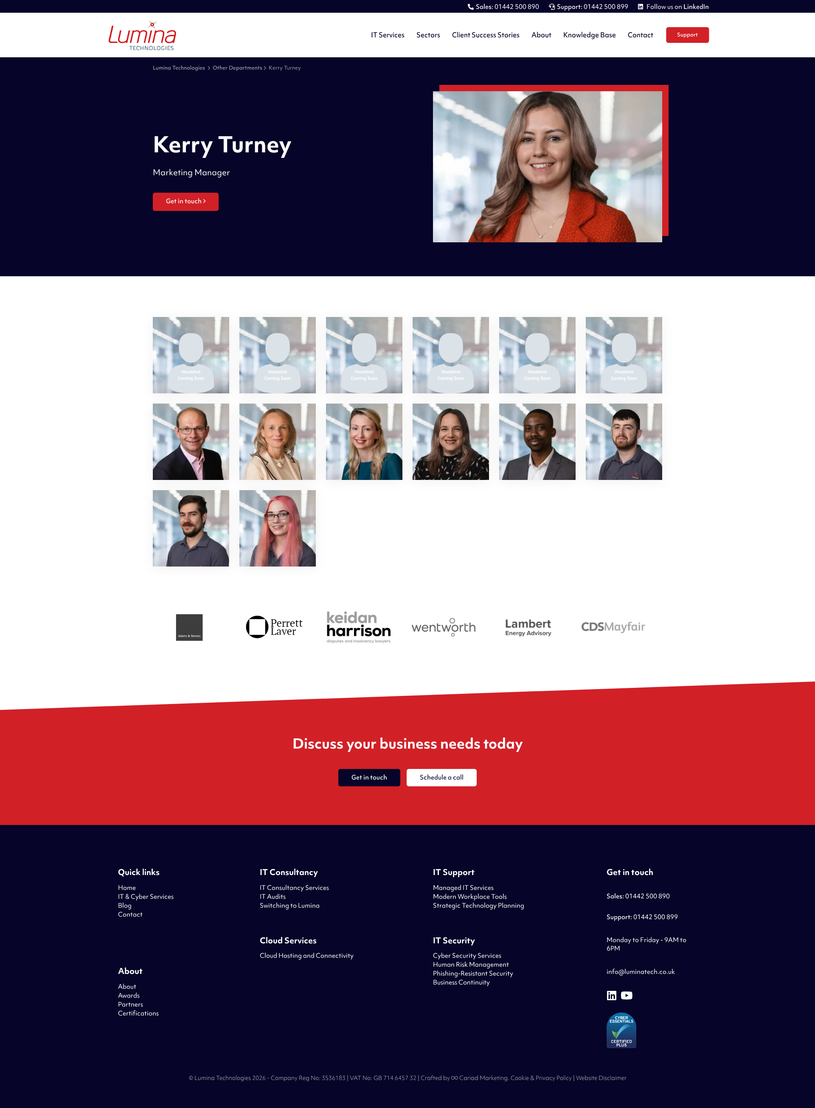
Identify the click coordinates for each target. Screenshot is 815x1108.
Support (687, 34)
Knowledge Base (589, 34)
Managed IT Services (463, 888)
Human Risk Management (471, 964)
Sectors (428, 34)
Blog (125, 905)
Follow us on (677, 7)
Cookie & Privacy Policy (541, 1078)
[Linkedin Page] (612, 995)
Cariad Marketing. (483, 1078)
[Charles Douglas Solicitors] (613, 629)
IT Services (388, 34)
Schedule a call (442, 777)
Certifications (138, 1013)
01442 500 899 (592, 7)
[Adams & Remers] (189, 629)
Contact (640, 34)
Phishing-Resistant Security (473, 973)
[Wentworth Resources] (443, 629)
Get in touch (184, 201)
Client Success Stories (486, 34)
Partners (130, 1004)
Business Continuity (461, 982)
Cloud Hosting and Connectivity (307, 955)
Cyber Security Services (467, 955)
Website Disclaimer (601, 1078)
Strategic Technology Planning (478, 905)
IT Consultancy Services (294, 888)
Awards (129, 995)
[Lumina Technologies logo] (142, 35)
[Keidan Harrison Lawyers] (359, 629)
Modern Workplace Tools (470, 896)
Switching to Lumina (290, 905)
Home (127, 888)
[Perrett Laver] (274, 629)
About (541, 34)
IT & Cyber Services (146, 896)
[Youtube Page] (626, 995)
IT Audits (273, 896)
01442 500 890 (507, 7)
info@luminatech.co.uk (641, 972)
